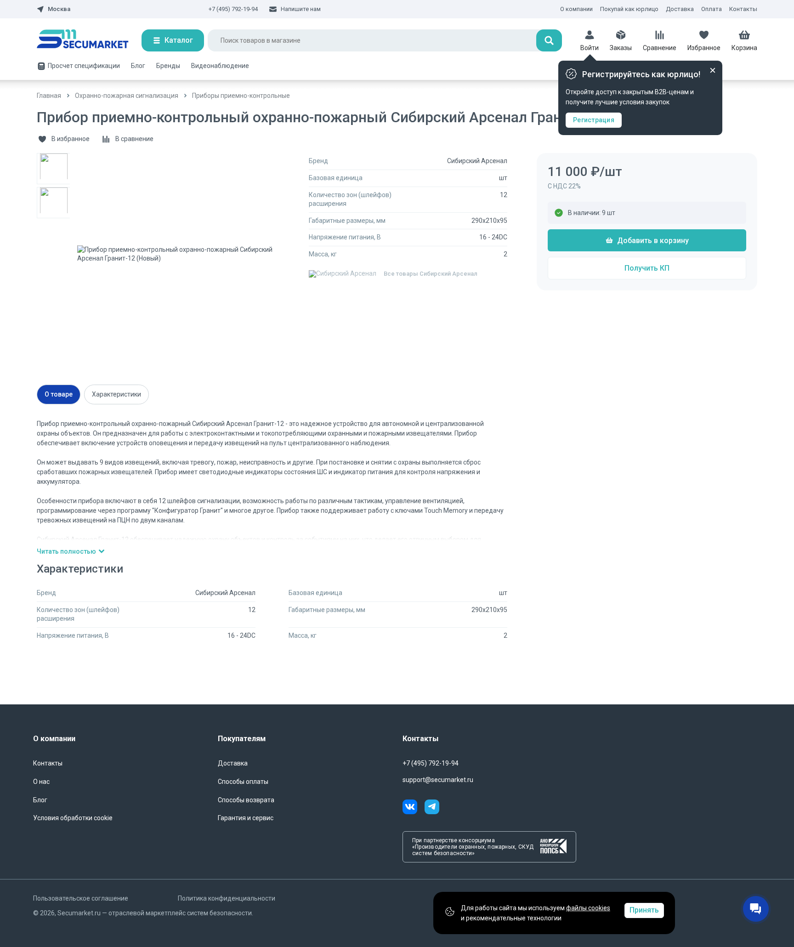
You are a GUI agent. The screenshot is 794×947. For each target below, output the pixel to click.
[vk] (414, 808)
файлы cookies (588, 908)
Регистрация (593, 120)
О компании (576, 9)
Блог (138, 65)
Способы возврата (246, 800)
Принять (644, 910)
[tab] (58, 394)
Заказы (621, 47)
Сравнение (659, 47)
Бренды (168, 65)
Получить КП (646, 268)
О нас (41, 781)
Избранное (703, 47)
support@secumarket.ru (438, 779)
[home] (89, 40)
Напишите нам (301, 9)
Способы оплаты (243, 781)
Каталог (178, 40)
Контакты (743, 9)
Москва (59, 9)
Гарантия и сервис (245, 818)
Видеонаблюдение (220, 65)
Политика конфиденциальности (226, 898)
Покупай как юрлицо (629, 9)
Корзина (744, 47)
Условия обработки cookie (73, 818)
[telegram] (432, 808)
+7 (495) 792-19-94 (233, 9)
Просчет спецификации (84, 65)
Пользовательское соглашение (80, 898)
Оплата (711, 9)
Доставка (680, 9)
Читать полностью (66, 551)
